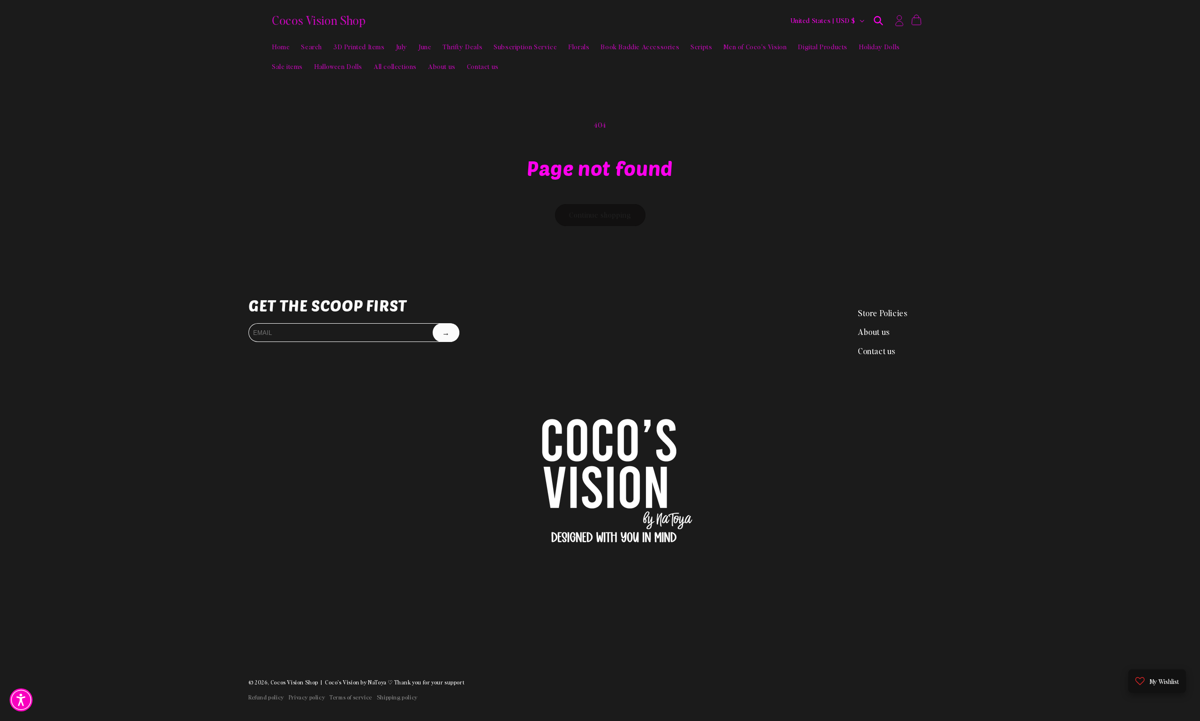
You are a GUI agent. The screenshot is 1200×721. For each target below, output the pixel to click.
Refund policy (266, 697)
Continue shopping (600, 215)
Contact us (877, 351)
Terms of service (351, 697)
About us (874, 331)
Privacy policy (307, 697)
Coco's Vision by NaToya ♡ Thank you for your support (395, 682)
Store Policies (883, 313)
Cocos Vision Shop (294, 682)
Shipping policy (397, 697)
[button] (878, 20)
